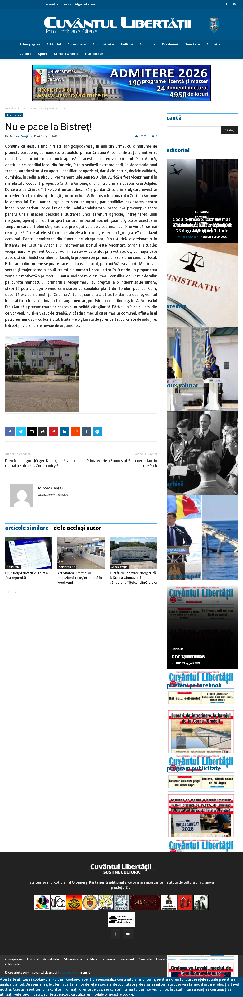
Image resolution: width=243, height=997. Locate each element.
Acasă (9, 108)
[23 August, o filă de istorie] (202, 453)
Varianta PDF (183, 576)
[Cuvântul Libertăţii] (121, 24)
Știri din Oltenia (66, 54)
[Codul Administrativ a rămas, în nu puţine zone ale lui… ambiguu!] (202, 285)
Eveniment (170, 44)
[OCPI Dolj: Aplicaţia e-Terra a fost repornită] (28, 553)
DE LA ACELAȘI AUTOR (77, 528)
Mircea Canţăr (20, 136)
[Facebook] (226, 4)
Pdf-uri (178, 649)
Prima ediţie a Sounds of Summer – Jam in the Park (121, 463)
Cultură (25, 54)
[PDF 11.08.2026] (202, 795)
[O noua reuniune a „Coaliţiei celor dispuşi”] (202, 369)
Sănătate (192, 44)
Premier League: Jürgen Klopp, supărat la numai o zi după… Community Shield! (40, 463)
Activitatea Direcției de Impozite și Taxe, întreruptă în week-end (79, 578)
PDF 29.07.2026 (188, 657)
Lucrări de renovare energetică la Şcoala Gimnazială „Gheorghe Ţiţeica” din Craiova (133, 578)
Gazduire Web (68, 972)
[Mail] (234, 4)
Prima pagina (29, 44)
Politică (127, 44)
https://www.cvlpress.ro (53, 494)
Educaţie (213, 44)
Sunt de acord (145, 994)
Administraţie (103, 44)
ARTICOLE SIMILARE (27, 528)
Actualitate (76, 44)
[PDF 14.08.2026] (202, 711)
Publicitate (94, 54)
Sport (42, 54)
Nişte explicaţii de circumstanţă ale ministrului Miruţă (202, 225)
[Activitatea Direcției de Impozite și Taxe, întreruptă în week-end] (81, 553)
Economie (147, 44)
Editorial (54, 44)
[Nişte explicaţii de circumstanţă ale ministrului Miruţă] (202, 537)
